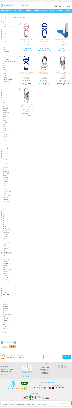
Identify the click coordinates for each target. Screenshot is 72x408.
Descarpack (6, 112)
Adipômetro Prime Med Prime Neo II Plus (44, 73)
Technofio (5, 306)
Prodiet (4, 244)
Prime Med (5, 20)
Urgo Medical (6, 316)
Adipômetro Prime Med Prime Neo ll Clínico (44, 40)
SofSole (5, 285)
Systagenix (5, 298)
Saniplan (5, 265)
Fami (4, 124)
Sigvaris (5, 275)
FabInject (5, 122)
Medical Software (7, 191)
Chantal (5, 77)
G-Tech (4, 138)
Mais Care (5, 177)
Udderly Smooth (7, 314)
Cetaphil (5, 75)
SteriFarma (5, 293)
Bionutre (5, 63)
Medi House (6, 187)
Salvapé (5, 261)
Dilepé (4, 114)
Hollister (5, 152)
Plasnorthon (6, 104)
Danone (5, 100)
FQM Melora (6, 134)
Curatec (5, 98)
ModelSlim (5, 207)
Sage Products (6, 259)
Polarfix (5, 236)
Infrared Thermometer (8, 154)
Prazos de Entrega (6, 371)
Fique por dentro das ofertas (15, 356)
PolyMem (5, 238)
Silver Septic (6, 277)
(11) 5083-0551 (22, 1)
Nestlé (4, 217)
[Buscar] (46, 5)
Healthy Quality (6, 148)
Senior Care (6, 271)
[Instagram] (62, 366)
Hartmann (5, 146)
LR (3, 169)
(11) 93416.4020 (35, 1)
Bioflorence (6, 59)
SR (3, 291)
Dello (4, 106)
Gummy (5, 144)
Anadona (5, 39)
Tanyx (4, 300)
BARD (4, 47)
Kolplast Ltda (6, 163)
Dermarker (5, 108)
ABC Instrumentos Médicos (7, 27)
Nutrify (4, 226)
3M (3, 22)
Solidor (4, 289)
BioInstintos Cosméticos (9, 61)
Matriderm (5, 181)
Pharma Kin (6, 232)
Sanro (4, 267)
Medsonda (5, 197)
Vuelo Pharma (6, 326)
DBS (4, 102)
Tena (4, 312)
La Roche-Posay (7, 165)
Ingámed (5, 158)
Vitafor (4, 322)
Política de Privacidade (7, 369)
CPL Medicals (6, 93)
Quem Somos (4, 366)
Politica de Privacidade (40, 404)
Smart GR (5, 279)
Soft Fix (5, 287)
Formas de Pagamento (7, 372)
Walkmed (5, 328)
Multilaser (5, 211)
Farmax (5, 126)
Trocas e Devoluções (6, 368)
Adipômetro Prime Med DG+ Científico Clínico (26, 105)
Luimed (5, 175)
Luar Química (6, 173)
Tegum (4, 310)
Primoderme (6, 242)
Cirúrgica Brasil (6, 81)
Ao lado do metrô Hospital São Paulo (27, 374)
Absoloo (5, 32)
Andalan (5, 41)
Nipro (4, 222)
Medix (4, 193)
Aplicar (12, 346)
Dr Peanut (5, 116)
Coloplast (5, 85)
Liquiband (5, 167)
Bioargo (5, 53)
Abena (4, 30)
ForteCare (5, 132)
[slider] (2, 342)
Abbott (4, 24)
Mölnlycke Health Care (8, 209)
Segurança (4, 374)
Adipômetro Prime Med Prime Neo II (26, 40)
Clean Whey (6, 83)
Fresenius (5, 136)
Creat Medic (6, 95)
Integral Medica (6, 159)
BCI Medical (6, 51)
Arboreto (5, 43)
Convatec (5, 89)
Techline (5, 302)
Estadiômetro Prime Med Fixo (62, 40)
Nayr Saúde (5, 213)
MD (4, 183)
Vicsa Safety (6, 318)
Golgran (5, 142)
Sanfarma (5, 263)
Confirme (5, 87)
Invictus (5, 161)
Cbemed (5, 71)
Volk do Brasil (6, 324)
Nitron (4, 224)
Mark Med (5, 179)
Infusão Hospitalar (7, 156)
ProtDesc (5, 246)
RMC (4, 255)
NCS (4, 215)
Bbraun (4, 49)
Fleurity (5, 130)
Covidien (5, 91)
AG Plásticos (6, 36)
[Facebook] (59, 366)
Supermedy (6, 296)
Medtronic (5, 199)
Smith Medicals (6, 283)
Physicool (5, 234)
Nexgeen (5, 220)
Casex (4, 69)
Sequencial (5, 273)
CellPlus (5, 73)
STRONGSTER (6, 295)
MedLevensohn (6, 195)
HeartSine (5, 150)
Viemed (5, 320)
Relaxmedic (6, 248)
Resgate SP (5, 250)
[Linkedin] (65, 366)
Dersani (5, 110)
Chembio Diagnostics (8, 79)
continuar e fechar (63, 403)
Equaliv (4, 118)
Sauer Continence (7, 269)
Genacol (5, 140)
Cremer (5, 97)
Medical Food (6, 189)
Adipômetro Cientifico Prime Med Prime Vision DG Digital (63, 74)
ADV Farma (6, 34)
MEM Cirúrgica (6, 201)
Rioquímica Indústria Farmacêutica (8, 253)
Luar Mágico (6, 171)
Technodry (5, 304)
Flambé (5, 128)
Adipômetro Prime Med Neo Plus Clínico (26, 73)
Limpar (4, 346)
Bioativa (5, 55)
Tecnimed (5, 308)
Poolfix (4, 240)
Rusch (4, 257)
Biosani (4, 65)
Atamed (5, 45)
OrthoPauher (6, 228)
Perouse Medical (7, 230)
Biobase (5, 57)
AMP (4, 38)
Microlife (5, 205)
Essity (4, 120)
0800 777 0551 (53, 1)
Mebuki (4, 185)
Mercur (4, 203)
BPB (4, 67)
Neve (4, 218)
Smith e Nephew (7, 281)
